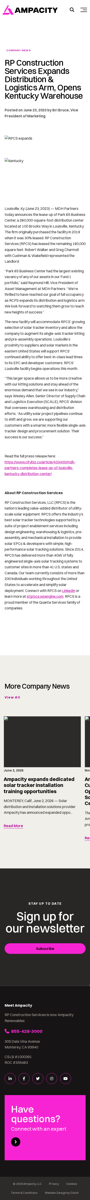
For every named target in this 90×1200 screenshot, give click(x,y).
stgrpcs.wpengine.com (45, 596)
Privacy (54, 1184)
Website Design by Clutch (62, 1192)
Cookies (71, 1184)
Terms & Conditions (24, 1192)
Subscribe (45, 948)
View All (12, 697)
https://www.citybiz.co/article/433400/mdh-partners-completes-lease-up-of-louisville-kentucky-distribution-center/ (40, 468)
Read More (13, 825)
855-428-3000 (26, 1031)
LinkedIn (68, 590)
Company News (18, 50)
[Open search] (72, 10)
